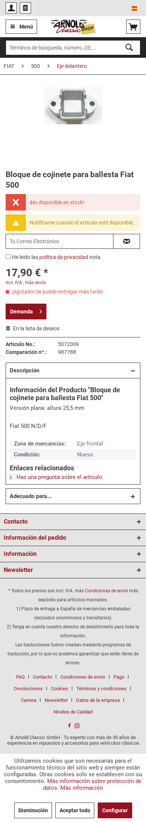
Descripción (24, 370)
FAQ (20, 677)
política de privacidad (63, 257)
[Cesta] (133, 27)
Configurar (115, 810)
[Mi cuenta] (11, 8)
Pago (118, 677)
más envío (35, 282)
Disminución (33, 810)
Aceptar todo (75, 810)
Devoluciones (28, 688)
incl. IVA (14, 282)
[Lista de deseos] (25, 8)
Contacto (42, 677)
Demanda (21, 312)
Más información (81, 787)
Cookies (59, 688)
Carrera (28, 700)
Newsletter (56, 700)
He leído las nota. (57, 257)
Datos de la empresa (98, 700)
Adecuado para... (30, 496)
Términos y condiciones (101, 688)
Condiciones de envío (106, 590)
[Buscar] (129, 47)
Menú (26, 27)
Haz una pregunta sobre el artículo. (59, 477)
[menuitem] (11, 8)
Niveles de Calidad (73, 712)
